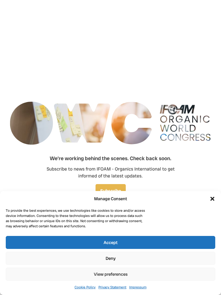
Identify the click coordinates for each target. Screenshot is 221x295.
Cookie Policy (85, 287)
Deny (111, 258)
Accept (111, 242)
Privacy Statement (112, 287)
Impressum (137, 287)
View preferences (110, 274)
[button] (212, 199)
